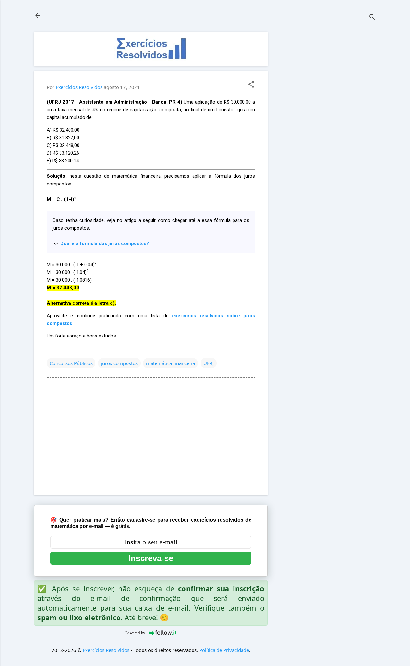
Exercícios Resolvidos (106, 650)
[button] (251, 85)
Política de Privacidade (224, 650)
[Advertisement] (328, 128)
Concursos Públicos (71, 363)
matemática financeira (170, 363)
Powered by (135, 632)
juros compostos (119, 363)
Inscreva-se (150, 558)
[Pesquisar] (372, 17)
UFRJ (208, 363)
